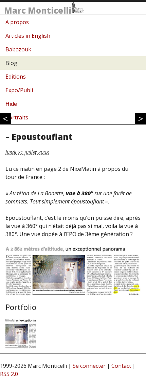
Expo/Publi (19, 90)
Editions (15, 76)
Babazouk (18, 49)
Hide (11, 104)
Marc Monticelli (37, 10)
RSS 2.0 (9, 374)
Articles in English (27, 35)
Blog (11, 63)
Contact (121, 365)
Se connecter (89, 365)
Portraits (16, 117)
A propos (17, 22)
